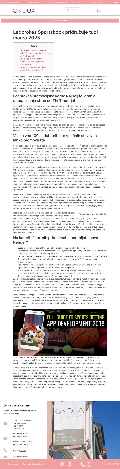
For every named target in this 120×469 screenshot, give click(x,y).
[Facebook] (116, 2)
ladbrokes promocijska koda (58, 109)
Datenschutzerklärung (34, 464)
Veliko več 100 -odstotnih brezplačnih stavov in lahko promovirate (32, 62)
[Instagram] (118, 2)
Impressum (13, 464)
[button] (72, 10)
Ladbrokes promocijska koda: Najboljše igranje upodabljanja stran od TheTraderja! (36, 53)
